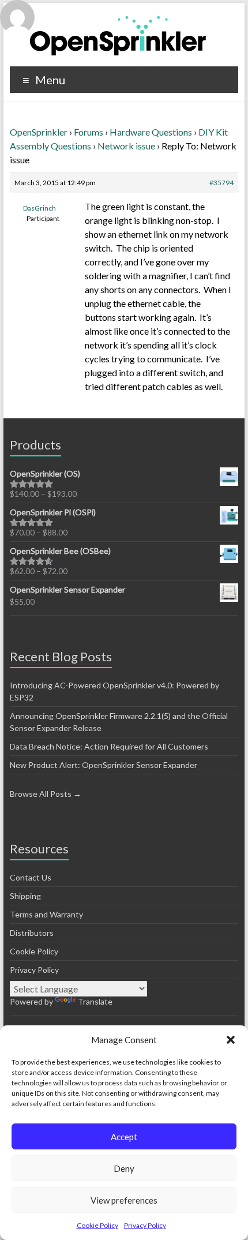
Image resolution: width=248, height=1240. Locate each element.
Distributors (32, 933)
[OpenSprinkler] (117, 35)
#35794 (221, 182)
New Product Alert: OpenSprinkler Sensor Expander (103, 765)
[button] (230, 1040)
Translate (95, 1001)
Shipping (25, 896)
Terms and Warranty (46, 914)
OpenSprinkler (38, 131)
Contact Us (30, 877)
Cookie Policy (97, 1225)
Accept (124, 1137)
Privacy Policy (145, 1225)
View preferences (124, 1200)
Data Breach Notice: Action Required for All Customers (109, 746)
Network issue (126, 145)
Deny (124, 1168)
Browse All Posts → (45, 794)
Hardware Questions (151, 131)
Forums (88, 131)
